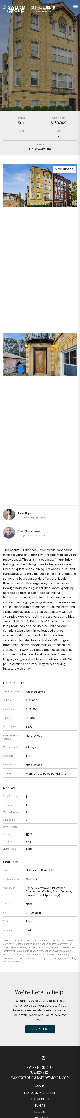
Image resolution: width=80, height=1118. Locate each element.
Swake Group (40, 1067)
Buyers (40, 1105)
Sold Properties (40, 1099)
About (40, 1086)
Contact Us (40, 1028)
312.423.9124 (40, 1072)
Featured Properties (40, 1092)
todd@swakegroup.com (32, 535)
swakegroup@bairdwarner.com (40, 1077)
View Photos (64, 169)
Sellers (40, 1111)
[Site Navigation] (75, 6)
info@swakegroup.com (31, 517)
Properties (40, 287)
